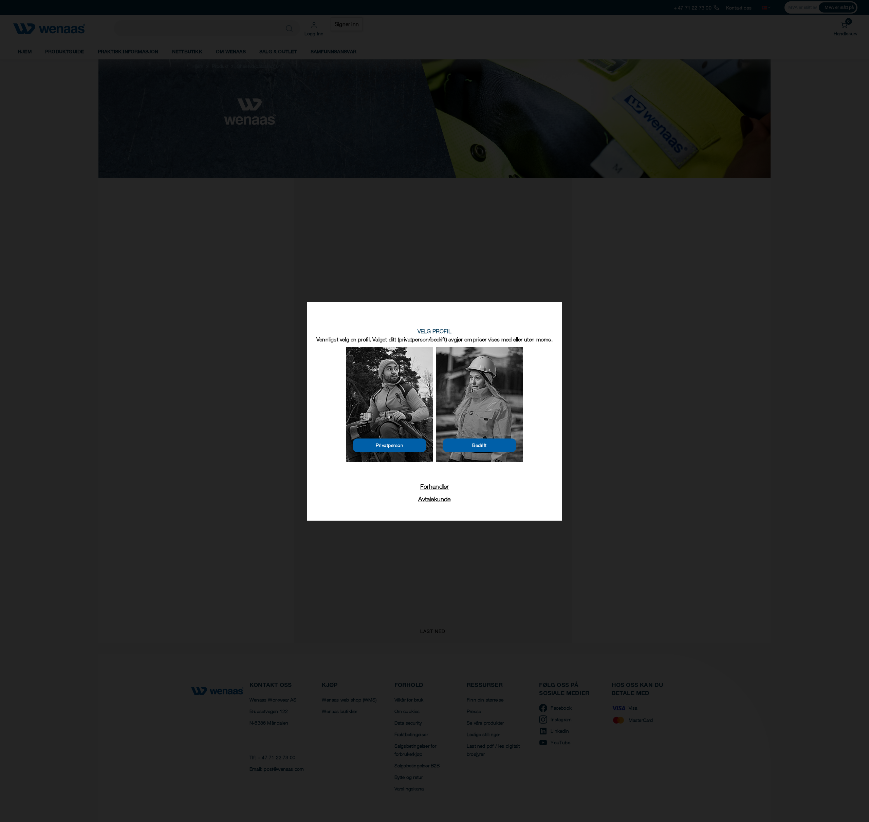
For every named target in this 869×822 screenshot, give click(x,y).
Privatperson (389, 445)
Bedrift (479, 445)
